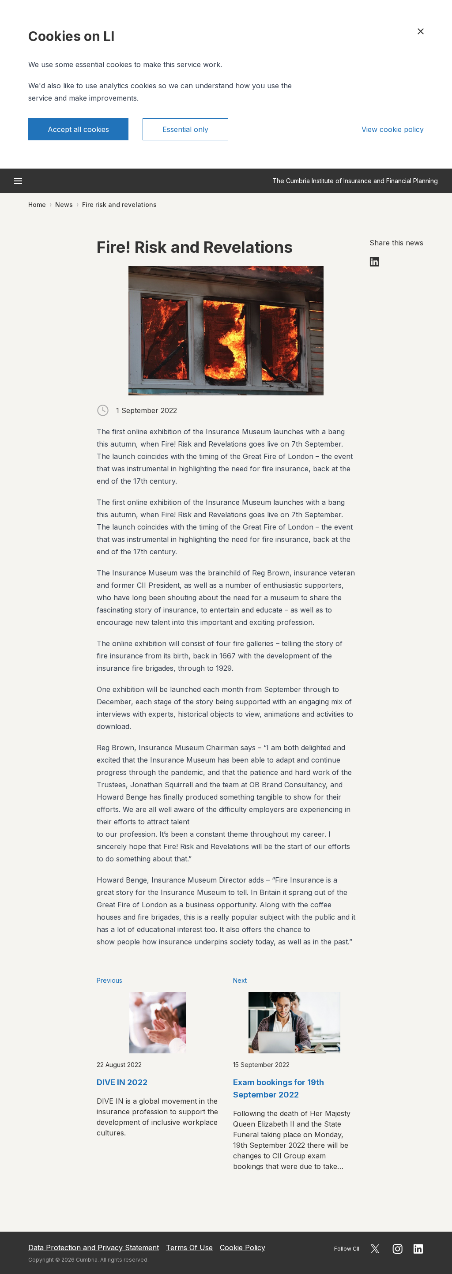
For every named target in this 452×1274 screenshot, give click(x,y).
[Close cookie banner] (421, 31)
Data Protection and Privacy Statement (93, 1247)
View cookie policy (393, 129)
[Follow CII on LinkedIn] (418, 1248)
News (64, 204)
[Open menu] (18, 180)
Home (37, 204)
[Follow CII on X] (375, 1248)
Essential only (185, 129)
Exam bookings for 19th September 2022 (278, 1088)
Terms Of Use (189, 1247)
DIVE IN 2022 (122, 1082)
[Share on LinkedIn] (374, 261)
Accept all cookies (78, 129)
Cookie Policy (242, 1247)
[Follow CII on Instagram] (397, 1248)
